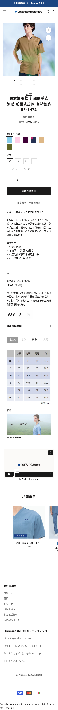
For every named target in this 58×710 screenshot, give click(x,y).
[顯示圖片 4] (24, 80)
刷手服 (29, 94)
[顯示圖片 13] (27, 84)
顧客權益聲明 (11, 614)
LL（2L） (13, 169)
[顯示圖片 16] (37, 84)
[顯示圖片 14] (30, 84)
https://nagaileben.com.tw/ (17, 638)
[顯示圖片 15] (34, 84)
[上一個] (7, 82)
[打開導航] (4, 11)
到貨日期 (8, 603)
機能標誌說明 (14, 326)
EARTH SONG (14, 437)
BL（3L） (29, 169)
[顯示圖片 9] (40, 80)
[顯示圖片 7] (34, 80)
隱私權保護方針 (12, 620)
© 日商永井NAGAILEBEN (29, 675)
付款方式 (8, 593)
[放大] (48, 30)
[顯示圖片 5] (27, 80)
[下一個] (50, 82)
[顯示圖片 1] (14, 80)
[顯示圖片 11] (21, 84)
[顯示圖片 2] (17, 80)
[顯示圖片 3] (21, 80)
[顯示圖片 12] (24, 84)
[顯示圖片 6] (30, 80)
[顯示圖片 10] (43, 80)
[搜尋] (48, 11)
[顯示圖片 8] (37, 80)
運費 (6, 598)
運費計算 (23, 122)
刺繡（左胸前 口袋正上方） (29, 543)
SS (9, 161)
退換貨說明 (9, 609)
